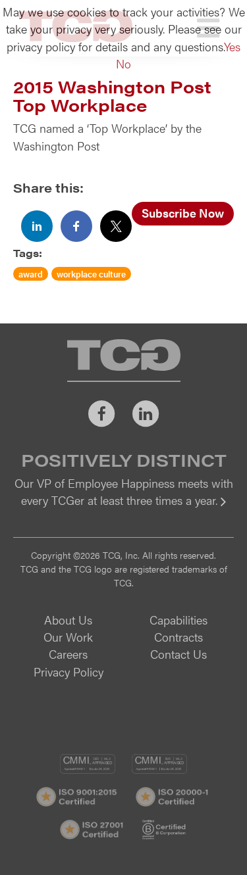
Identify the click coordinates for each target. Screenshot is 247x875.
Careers (68, 654)
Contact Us (178, 654)
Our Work (68, 636)
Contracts (178, 636)
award (30, 274)
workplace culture (91, 274)
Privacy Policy (68, 671)
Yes (232, 46)
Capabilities (178, 619)
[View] (123, 509)
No (123, 63)
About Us (68, 619)
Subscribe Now (183, 212)
